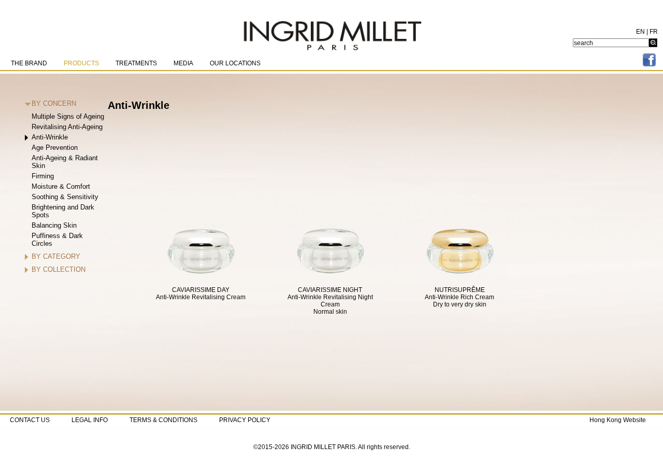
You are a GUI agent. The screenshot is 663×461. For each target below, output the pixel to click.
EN (640, 31)
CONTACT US (30, 420)
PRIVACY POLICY (244, 420)
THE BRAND (29, 63)
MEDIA (183, 63)
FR (654, 31)
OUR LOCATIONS (235, 63)
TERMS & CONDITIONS (163, 420)
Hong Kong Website (617, 420)
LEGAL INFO (89, 420)
